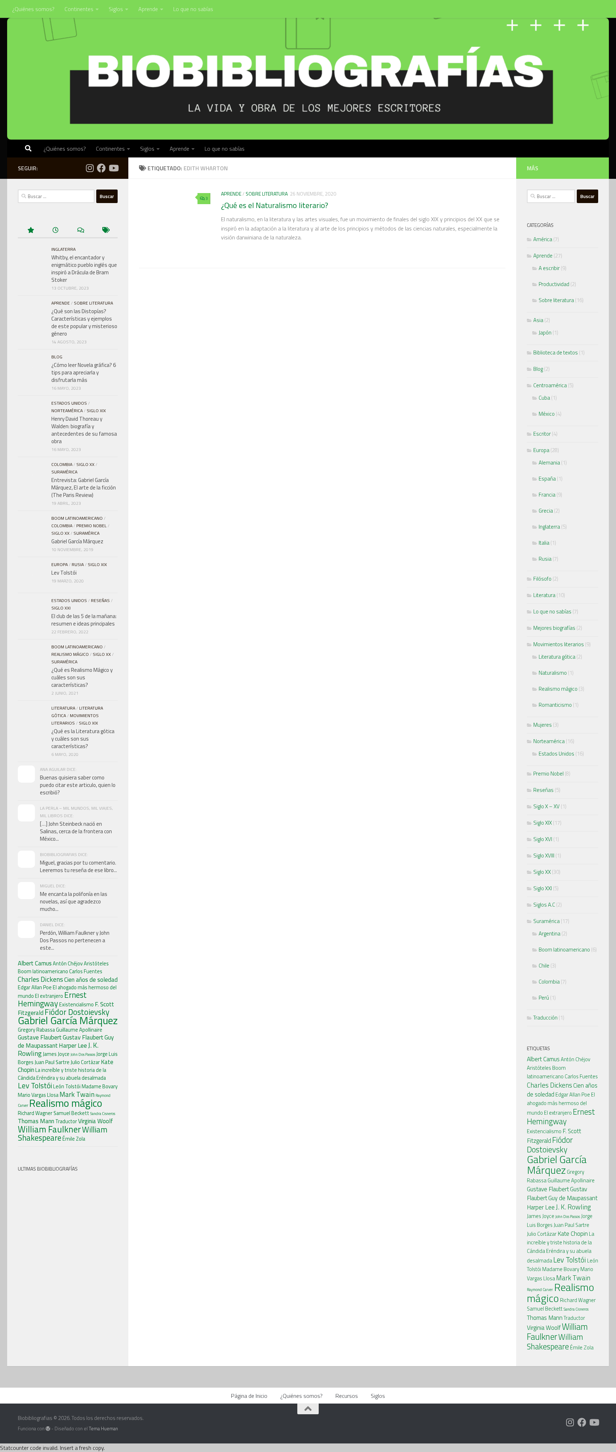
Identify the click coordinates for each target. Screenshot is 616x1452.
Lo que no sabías (193, 9)
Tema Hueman (103, 1428)
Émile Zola (73, 1139)
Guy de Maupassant (572, 1198)
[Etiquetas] (105, 230)
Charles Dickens (40, 979)
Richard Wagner (35, 1113)
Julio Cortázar (85, 1062)
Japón (545, 332)
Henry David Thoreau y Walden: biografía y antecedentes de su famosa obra (84, 430)
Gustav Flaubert (83, 1037)
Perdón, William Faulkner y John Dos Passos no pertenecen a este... (74, 940)
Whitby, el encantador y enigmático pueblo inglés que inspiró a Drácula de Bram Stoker (84, 268)
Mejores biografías (554, 628)
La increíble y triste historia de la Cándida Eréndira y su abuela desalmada (62, 1074)
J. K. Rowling (573, 1207)
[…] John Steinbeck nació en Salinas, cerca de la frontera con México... (76, 831)
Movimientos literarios (558, 644)
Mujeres (542, 725)
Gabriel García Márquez (77, 541)
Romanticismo (555, 705)
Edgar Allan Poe (35, 987)
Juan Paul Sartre (52, 1062)
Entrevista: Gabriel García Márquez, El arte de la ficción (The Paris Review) (83, 487)
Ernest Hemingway (52, 999)
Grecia (546, 511)
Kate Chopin (573, 1233)
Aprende (148, 9)
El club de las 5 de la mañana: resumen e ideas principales (84, 620)
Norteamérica (67, 410)
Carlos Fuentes (85, 971)
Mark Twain (77, 1094)
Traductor (66, 1121)
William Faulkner (49, 1129)
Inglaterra (63, 249)
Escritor (542, 434)
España (547, 479)
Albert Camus (35, 963)
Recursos (346, 1395)
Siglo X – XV (546, 806)
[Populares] (30, 230)
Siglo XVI (542, 839)
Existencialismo (76, 1004)
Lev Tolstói (64, 573)
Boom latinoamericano (77, 518)
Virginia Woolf (95, 1121)
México (547, 414)
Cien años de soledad (91, 979)
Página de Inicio (249, 1395)
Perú (544, 998)
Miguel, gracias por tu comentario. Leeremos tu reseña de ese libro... (78, 866)
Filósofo (542, 579)
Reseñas (100, 600)
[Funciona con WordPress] (48, 1428)
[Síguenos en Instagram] (89, 168)
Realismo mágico (70, 654)
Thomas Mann (36, 1121)
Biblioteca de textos (555, 352)
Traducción (545, 1017)
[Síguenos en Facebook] (101, 168)
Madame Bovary (100, 1086)
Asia (538, 320)
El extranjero (49, 996)
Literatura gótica (557, 657)
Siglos (116, 9)
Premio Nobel (91, 525)
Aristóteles (96, 964)
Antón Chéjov (68, 964)
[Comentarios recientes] (80, 230)
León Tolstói (67, 1086)
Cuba (544, 398)
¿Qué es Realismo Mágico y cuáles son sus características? (82, 677)
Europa (59, 564)
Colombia (61, 464)
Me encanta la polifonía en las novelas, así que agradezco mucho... (73, 901)
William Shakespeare (555, 1342)
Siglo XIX (96, 410)
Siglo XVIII (543, 855)
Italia (544, 543)
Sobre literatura (267, 193)
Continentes (79, 9)
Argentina (549, 933)
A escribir (549, 268)
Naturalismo (553, 673)
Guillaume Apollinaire (79, 1030)
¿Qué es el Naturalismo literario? (274, 205)
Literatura (63, 708)
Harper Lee (73, 1045)
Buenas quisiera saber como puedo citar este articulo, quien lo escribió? (77, 785)
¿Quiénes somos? (33, 9)
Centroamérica (550, 385)
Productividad (554, 284)
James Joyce (56, 1054)
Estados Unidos (69, 403)
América (542, 239)
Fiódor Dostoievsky (77, 1012)
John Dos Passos (83, 1054)
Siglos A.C (544, 905)
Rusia (78, 564)
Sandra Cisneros (102, 1113)
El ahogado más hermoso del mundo (561, 1104)
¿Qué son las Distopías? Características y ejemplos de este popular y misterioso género (84, 322)
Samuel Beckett (71, 1113)
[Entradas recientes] (55, 230)
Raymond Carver (540, 1289)
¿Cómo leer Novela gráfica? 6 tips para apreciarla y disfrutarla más (83, 372)
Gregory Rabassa (36, 1030)
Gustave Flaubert (40, 1037)
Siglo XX (85, 464)
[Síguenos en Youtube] (113, 168)
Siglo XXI (61, 608)
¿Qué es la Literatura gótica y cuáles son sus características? (82, 738)
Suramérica (64, 471)
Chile (544, 965)
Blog (56, 356)
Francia (547, 495)
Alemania (549, 462)
